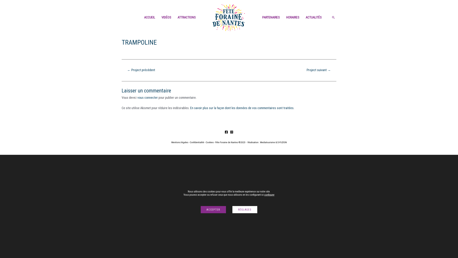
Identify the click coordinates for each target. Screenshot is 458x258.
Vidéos (166, 17)
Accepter (213, 209)
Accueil (149, 17)
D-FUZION (282, 142)
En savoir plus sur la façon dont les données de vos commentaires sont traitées (242, 108)
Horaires (292, 17)
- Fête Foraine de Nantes (226, 142)
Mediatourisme (267, 142)
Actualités (314, 17)
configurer (269, 194)
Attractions (187, 17)
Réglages (245, 209)
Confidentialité (197, 142)
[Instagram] (231, 132)
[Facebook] (226, 132)
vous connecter (147, 97)
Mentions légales (179, 142)
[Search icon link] (333, 18)
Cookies (210, 142)
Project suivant (319, 70)
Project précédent (141, 70)
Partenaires (271, 17)
